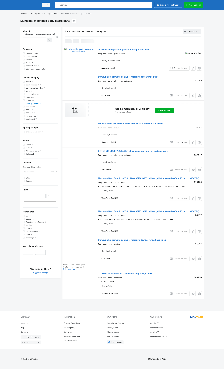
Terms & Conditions (72, 323)
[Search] (57, 4)
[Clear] (57, 37)
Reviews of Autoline (72, 336)
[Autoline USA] (30, 5)
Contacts (24, 332)
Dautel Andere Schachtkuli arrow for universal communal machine (130, 124)
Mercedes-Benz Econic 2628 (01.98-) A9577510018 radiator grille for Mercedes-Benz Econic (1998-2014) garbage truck (155, 211)
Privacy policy (69, 328)
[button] (193, 68)
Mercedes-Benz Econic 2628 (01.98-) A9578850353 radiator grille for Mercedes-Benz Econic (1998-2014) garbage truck (155, 178)
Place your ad (164, 110)
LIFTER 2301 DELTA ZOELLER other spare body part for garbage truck (133, 151)
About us (24, 323)
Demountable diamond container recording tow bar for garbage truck (132, 240)
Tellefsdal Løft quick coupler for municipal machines (123, 49)
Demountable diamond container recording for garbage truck (128, 77)
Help (22, 328)
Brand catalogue (70, 341)
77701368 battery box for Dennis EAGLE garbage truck (125, 274)
